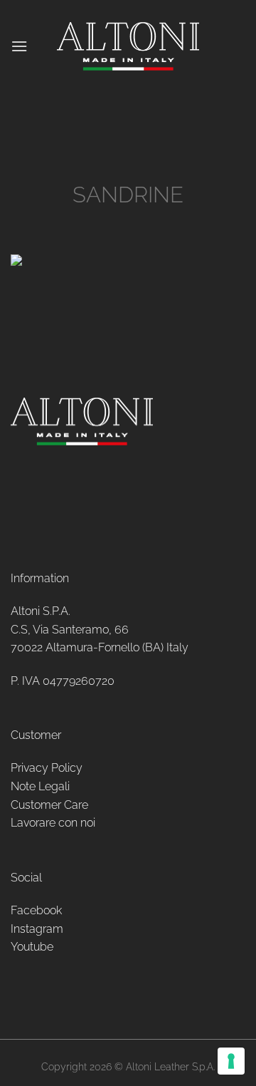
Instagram (37, 929)
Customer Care (49, 805)
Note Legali (40, 786)
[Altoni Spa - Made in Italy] (128, 46)
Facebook (36, 910)
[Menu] (19, 46)
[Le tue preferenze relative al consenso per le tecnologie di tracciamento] (231, 1061)
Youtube (32, 946)
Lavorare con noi (53, 822)
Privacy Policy (46, 768)
